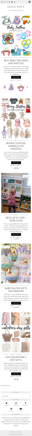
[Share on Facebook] (14, 168)
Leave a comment (16, 80)
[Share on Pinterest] (18, 168)
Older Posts (6, 385)
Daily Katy (16, 7)
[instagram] (4, 2)
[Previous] (4, 87)
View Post (16, 77)
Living (16, 285)
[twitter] (1, 2)
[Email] (12, 2)
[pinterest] (9, 2)
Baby (16, 57)
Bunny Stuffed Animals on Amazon (16, 146)
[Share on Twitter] (16, 168)
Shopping (16, 214)
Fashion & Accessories (16, 354)
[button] (30, 2)
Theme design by (16, 434)
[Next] (27, 87)
